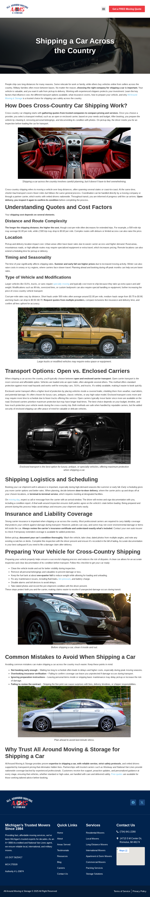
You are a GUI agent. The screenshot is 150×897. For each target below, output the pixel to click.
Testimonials (63, 850)
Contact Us (62, 874)
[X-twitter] (142, 802)
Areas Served (63, 844)
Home (60, 832)
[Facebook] (133, 802)
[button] (103, 8)
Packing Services (94, 868)
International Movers (95, 850)
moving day (14, 499)
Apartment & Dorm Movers (99, 856)
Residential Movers (95, 832)
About (60, 838)
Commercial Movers (96, 862)
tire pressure (65, 579)
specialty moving (61, 284)
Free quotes (117, 774)
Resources (62, 856)
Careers (61, 868)
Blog (59, 862)
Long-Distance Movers (97, 844)
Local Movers (92, 838)
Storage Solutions (94, 874)
